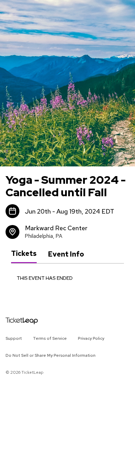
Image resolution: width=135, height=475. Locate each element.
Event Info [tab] (66, 254)
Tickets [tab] (24, 253)
